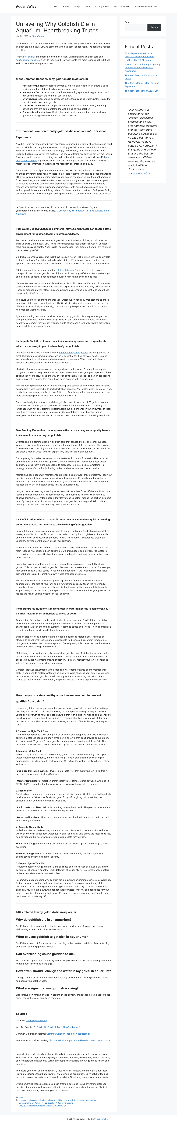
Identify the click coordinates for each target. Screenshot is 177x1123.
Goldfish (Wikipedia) (36, 1020)
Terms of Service (121, 6)
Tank (88, 6)
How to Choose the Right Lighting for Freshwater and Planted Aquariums (142, 67)
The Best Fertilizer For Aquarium (141, 90)
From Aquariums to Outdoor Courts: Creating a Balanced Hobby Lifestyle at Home (139, 56)
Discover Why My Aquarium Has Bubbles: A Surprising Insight (46, 1103)
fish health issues (65, 270)
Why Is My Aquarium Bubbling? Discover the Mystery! (42, 1106)
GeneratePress (104, 1119)
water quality (28, 56)
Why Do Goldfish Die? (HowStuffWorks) (59, 1027)
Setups (77, 6)
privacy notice (141, 173)
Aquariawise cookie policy (146, 6)
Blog (21, 1097)
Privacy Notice (102, 6)
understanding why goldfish (73, 352)
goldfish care (61, 1100)
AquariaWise (26, 6)
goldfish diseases (76, 1100)
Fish (56, 6)
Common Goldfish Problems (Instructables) (68, 1033)
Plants (66, 6)
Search (128, 22)
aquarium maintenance (28, 60)
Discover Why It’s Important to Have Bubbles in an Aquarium (80, 1040)
